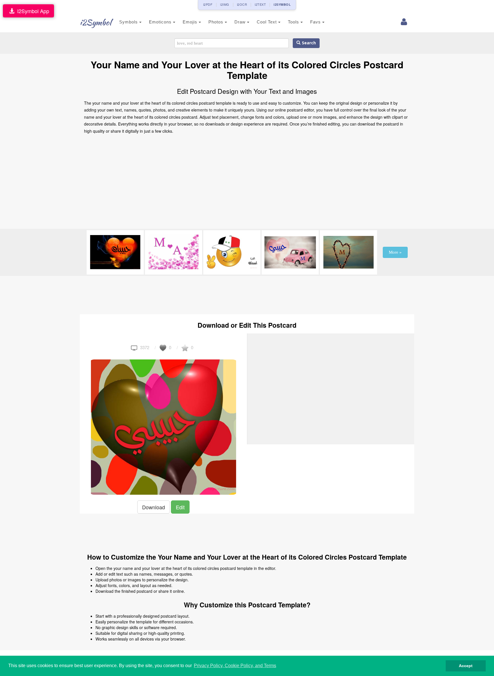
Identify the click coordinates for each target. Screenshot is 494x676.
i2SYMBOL (282, 4)
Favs (316, 21)
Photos (216, 21)
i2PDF (208, 4)
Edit (180, 507)
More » (395, 252)
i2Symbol (95, 22)
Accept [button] (466, 665)
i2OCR (242, 4)
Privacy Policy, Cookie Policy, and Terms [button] (235, 665)
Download (153, 507)
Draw (240, 21)
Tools (294, 21)
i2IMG (224, 4)
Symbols (129, 21)
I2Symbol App (31, 11)
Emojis (191, 21)
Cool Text (267, 21)
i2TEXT (260, 4)
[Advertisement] (247, 183)
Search (308, 43)
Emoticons (161, 21)
